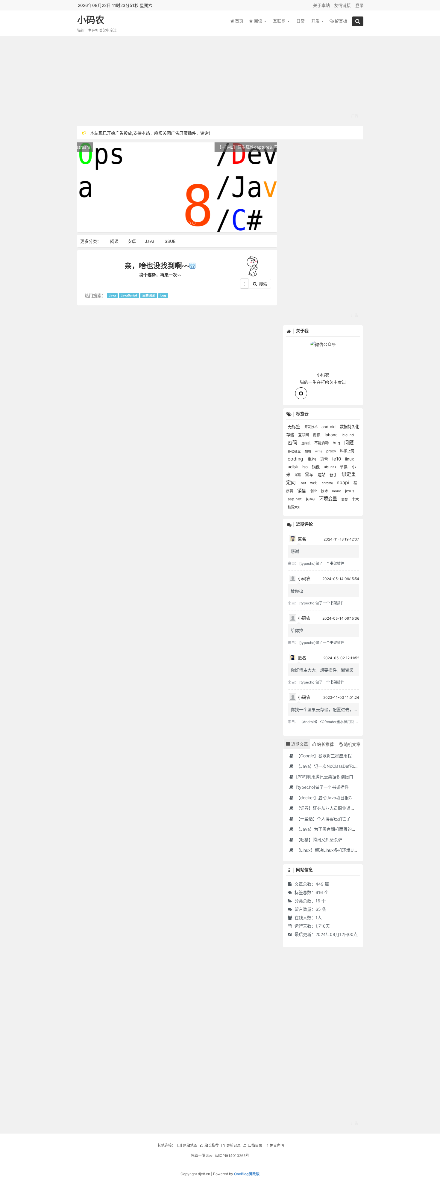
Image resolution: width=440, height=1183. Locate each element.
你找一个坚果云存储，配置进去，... (324, 709)
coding (296, 459)
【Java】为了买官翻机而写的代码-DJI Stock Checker (347, 829)
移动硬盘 (295, 451)
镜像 (316, 466)
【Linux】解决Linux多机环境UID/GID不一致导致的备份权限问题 (355, 850)
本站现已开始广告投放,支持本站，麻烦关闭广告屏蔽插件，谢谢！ (151, 132)
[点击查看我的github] (301, 393)
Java (149, 241)
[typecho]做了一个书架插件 (321, 563)
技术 (325, 491)
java (311, 499)
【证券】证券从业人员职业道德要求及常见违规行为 (343, 808)
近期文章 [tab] (299, 743)
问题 (349, 442)
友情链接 (342, 5)
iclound (348, 435)
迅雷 (324, 459)
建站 (322, 474)
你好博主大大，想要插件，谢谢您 (322, 669)
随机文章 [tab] (352, 744)
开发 (316, 20)
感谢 (295, 551)
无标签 (294, 426)
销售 (302, 490)
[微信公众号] (322, 343)
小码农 (90, 20)
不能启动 (322, 443)
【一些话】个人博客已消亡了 (323, 818)
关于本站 (321, 5)
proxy (331, 451)
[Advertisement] (220, 81)
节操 (344, 467)
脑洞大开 (294, 507)
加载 (308, 451)
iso (305, 466)
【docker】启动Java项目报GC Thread (332, 797)
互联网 (280, 20)
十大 (355, 499)
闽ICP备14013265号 (232, 1155)
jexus (349, 491)
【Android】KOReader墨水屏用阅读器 (330, 722)
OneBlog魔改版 (247, 1174)
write (319, 451)
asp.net (295, 499)
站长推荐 (211, 1145)
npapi (344, 482)
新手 (334, 474)
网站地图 (190, 1145)
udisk (293, 466)
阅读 (258, 20)
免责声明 (277, 1145)
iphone (332, 434)
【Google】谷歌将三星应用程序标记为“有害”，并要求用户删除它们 (358, 755)
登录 (359, 5)
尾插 (298, 475)
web (314, 483)
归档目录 (255, 1145)
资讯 (317, 435)
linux (349, 459)
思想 (345, 499)
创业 (314, 491)
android (329, 426)
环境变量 (328, 499)
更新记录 (233, 1145)
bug (337, 442)
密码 (293, 442)
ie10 (337, 459)
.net (303, 483)
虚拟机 (306, 443)
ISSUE (169, 241)
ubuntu (330, 467)
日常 (300, 20)
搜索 (262, 283)
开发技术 (311, 427)
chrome (328, 483)
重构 (312, 459)
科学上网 (347, 451)
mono (337, 491)
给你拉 (297, 590)
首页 (239, 20)
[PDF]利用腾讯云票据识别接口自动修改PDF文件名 (343, 776)
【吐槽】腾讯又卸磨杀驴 (318, 839)
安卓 (132, 241)
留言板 (341, 20)
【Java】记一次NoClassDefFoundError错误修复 (341, 766)
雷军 (310, 474)
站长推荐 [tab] (325, 744)
